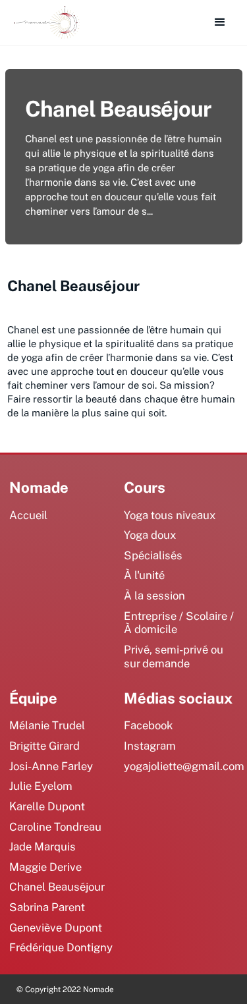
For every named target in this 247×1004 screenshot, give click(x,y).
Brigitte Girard (44, 745)
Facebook (148, 725)
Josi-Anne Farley (51, 766)
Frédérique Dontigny (61, 947)
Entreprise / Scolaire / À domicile (179, 622)
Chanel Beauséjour (57, 886)
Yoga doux (150, 535)
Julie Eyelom (40, 786)
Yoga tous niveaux (169, 515)
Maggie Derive (45, 867)
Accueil (28, 515)
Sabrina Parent (47, 907)
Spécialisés (153, 555)
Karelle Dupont (47, 806)
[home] (43, 23)
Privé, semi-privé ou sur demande (173, 656)
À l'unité (144, 575)
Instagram (150, 745)
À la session (154, 595)
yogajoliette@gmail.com (184, 766)
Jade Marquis (42, 846)
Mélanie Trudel (47, 725)
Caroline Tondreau (55, 826)
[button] (220, 22)
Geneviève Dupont (55, 927)
